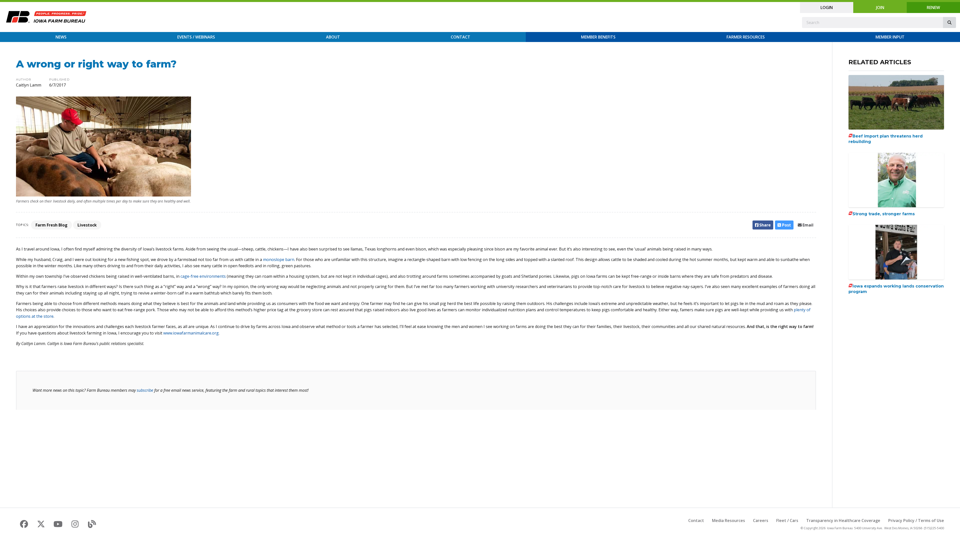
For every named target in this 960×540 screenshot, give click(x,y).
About (333, 37)
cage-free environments (203, 276)
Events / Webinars (196, 37)
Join (880, 7)
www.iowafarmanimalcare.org (191, 333)
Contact (460, 37)
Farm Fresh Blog (52, 225)
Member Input (890, 37)
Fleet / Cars (787, 520)
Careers (760, 520)
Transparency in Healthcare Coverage (843, 520)
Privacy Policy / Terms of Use (916, 520)
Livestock (87, 225)
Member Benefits (598, 37)
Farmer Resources (745, 37)
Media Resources (728, 520)
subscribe (145, 390)
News (61, 37)
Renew (933, 7)
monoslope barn (278, 259)
